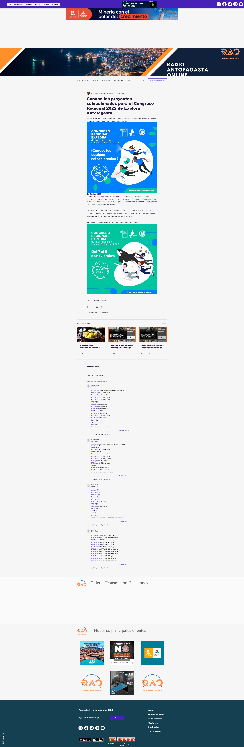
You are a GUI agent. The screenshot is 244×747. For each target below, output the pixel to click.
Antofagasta (106, 80)
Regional (95, 80)
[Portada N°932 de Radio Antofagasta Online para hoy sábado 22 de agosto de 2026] (122, 334)
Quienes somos (156, 715)
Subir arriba (3, 738)
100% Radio (154, 731)
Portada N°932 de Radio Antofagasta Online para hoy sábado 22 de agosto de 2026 (122, 346)
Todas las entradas (83, 80)
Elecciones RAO (118, 80)
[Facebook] (224, 4)
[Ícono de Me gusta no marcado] (92, 434)
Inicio (151, 710)
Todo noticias (155, 719)
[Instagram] (235, 4)
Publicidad (153, 727)
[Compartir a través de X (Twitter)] (92, 307)
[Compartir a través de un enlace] (102, 307)
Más (128, 80)
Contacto (153, 723)
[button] (143, 80)
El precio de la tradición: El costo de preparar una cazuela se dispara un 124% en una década (91, 346)
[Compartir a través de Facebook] (88, 307)
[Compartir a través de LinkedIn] (97, 307)
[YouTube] (241, 4)
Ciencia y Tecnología (93, 300)
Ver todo (164, 323)
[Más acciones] (156, 93)
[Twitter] (230, 4)
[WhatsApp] (219, 4)
